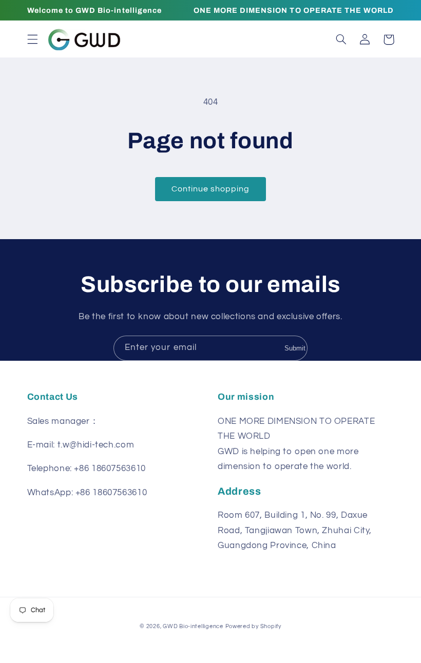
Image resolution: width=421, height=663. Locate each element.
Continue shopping (210, 189)
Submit (294, 348)
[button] (32, 39)
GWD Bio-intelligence (193, 626)
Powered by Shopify (253, 626)
